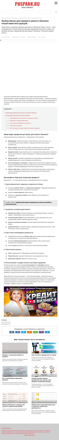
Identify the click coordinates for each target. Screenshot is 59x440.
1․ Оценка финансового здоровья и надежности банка (23, 118)
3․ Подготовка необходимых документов (20, 123)
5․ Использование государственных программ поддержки (24, 128)
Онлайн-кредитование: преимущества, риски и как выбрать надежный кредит (41, 379)
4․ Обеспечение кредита (15, 125)
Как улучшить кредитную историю (43, 355)
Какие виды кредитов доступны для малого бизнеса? (21, 113)
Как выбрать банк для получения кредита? (17, 115)
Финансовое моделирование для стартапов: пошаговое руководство (43, 406)
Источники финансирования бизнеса (12, 379)
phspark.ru (27, 3)
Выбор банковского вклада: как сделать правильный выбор (13, 405)
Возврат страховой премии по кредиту (13, 355)
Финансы (34, 37)
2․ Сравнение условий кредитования (18, 120)
